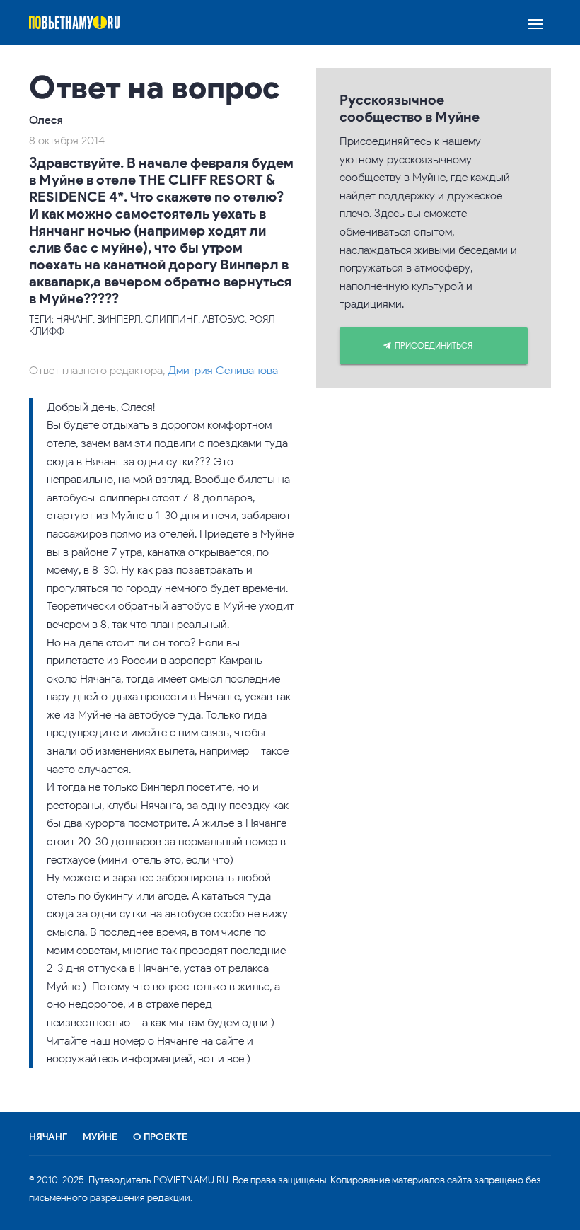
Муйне (100, 1137)
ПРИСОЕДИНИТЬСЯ (433, 345)
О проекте (160, 1137)
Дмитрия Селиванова (223, 370)
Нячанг (48, 1137)
